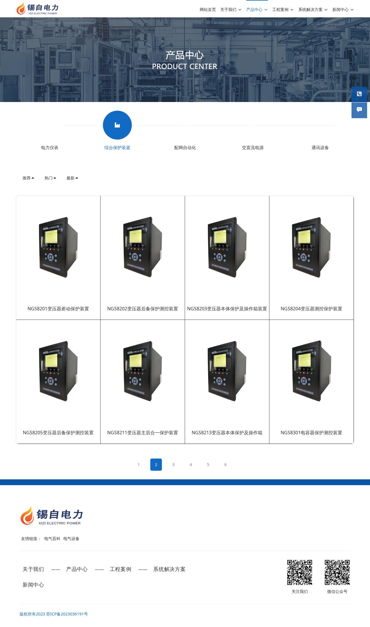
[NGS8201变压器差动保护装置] (58, 248)
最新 (70, 178)
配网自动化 (185, 147)
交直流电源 (253, 147)
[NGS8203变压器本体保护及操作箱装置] (227, 248)
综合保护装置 (117, 147)
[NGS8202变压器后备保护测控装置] (142, 248)
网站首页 (208, 9)
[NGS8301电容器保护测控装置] (311, 372)
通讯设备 (320, 147)
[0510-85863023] (359, 94)
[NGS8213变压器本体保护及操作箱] (227, 372)
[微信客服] (359, 110)
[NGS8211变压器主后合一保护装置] (142, 372)
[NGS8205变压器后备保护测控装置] (58, 372)
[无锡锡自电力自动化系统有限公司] (37, 8)
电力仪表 (49, 147)
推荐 (27, 178)
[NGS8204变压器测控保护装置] (311, 248)
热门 (49, 178)
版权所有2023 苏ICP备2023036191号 (54, 614)
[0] (49, 125)
